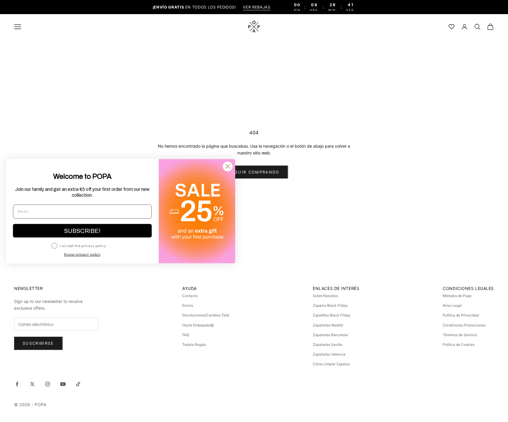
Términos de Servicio (460, 335)
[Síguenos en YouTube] (63, 384)
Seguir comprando (253, 172)
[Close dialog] (228, 166)
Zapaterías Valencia (329, 354)
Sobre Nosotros (325, 295)
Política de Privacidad (461, 315)
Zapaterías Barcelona (330, 335)
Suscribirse (38, 343)
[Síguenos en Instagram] (48, 384)
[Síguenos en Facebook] (17, 384)
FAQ (185, 335)
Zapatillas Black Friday (331, 315)
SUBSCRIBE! (82, 230)
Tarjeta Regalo (194, 344)
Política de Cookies (458, 344)
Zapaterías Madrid (328, 325)
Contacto (190, 295)
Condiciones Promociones (464, 325)
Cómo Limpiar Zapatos (331, 364)
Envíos (187, 305)
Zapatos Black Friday (330, 305)
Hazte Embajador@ (198, 325)
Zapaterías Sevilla (327, 344)
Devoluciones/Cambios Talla (205, 315)
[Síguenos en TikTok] (78, 384)
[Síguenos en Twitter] (32, 384)
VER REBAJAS (256, 7)
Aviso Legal (452, 305)
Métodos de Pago (457, 295)
